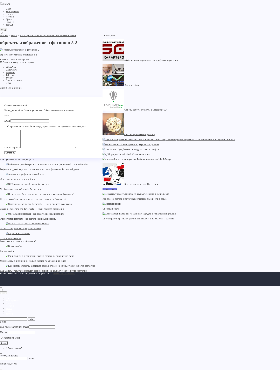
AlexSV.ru (5, 4)
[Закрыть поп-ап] (1, 353)
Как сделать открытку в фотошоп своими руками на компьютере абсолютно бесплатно (43, 271)
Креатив (10, 303)
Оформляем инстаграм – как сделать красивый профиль (28, 219)
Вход (3, 30)
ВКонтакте (11, 70)
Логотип (10, 306)
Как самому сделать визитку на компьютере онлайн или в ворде (135, 199)
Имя (6, 115)
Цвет (8, 298)
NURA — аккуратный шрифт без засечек (20, 189)
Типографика (12, 300)
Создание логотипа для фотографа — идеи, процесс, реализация (32, 209)
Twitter (9, 77)
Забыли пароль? (14, 348)
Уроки (9, 308)
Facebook (10, 72)
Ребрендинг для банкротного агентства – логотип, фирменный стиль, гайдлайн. (40, 169)
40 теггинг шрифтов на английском (17, 179)
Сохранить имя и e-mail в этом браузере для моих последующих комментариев (46, 126)
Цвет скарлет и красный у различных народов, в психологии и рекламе (138, 218)
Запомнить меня (11, 338)
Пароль (3, 332)
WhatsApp (11, 67)
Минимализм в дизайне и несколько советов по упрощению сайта (33, 261)
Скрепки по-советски (10, 238)
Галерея (10, 311)
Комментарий (12, 147)
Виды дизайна (7, 251)
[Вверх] (1, 287)
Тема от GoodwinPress (64, 273)
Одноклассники (14, 80)
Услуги (9, 313)
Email (7, 121)
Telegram (10, 75)
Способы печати (111, 208)
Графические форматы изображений (18, 241)
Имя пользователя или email (14, 327)
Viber (8, 83)
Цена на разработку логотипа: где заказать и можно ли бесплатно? (33, 199)
